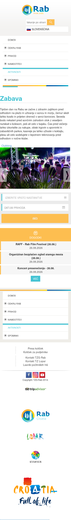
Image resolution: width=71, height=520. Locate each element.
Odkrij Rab (13, 48)
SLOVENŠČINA (40, 29)
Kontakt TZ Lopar (35, 361)
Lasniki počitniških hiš (35, 365)
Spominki (12, 80)
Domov (12, 39)
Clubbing (6, 145)
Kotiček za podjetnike (35, 352)
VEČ (35, 278)
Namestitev (13, 64)
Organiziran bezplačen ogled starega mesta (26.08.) (36, 257)
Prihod (11, 56)
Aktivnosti (14, 71)
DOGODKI (35, 237)
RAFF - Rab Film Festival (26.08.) (36, 246)
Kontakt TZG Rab (35, 357)
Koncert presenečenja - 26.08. (35, 270)
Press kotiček (35, 348)
